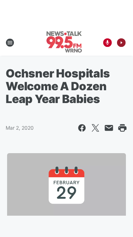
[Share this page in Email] (109, 128)
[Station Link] (64, 42)
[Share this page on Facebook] (82, 128)
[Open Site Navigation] (10, 42)
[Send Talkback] (107, 42)
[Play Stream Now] (121, 42)
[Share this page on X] (95, 128)
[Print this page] (122, 128)
